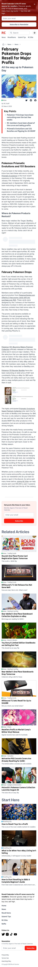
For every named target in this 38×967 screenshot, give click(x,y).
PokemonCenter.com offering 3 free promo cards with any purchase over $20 (18, 297)
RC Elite (30, 37)
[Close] (34, 4)
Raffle (4, 924)
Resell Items (12, 37)
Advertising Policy (6, 961)
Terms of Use (5, 958)
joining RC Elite (23, 481)
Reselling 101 (7, 821)
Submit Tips (22, 37)
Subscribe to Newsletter (19, 24)
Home (4, 906)
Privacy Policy (5, 955)
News (4, 37)
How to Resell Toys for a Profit (15, 824)
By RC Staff (5, 103)
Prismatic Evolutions (9, 176)
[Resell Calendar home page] (4, 33)
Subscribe (19, 521)
